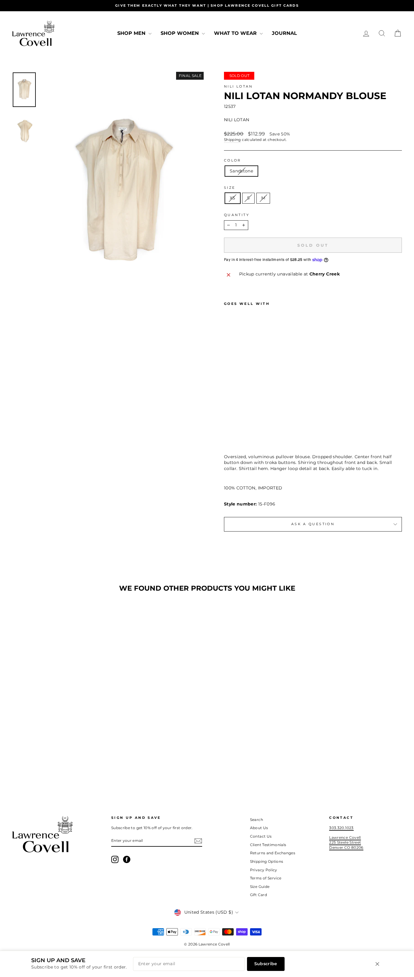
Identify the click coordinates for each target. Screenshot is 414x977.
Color (232, 160)
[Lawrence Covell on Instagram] (115, 859)
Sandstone (241, 171)
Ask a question (313, 524)
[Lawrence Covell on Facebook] (126, 859)
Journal (284, 33)
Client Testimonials (268, 844)
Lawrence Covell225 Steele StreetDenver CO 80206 (346, 842)
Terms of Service (266, 878)
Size (229, 187)
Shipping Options (266, 861)
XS (232, 198)
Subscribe (265, 963)
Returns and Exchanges (272, 853)
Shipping (232, 139)
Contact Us (261, 836)
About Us (259, 827)
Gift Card (258, 894)
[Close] (377, 964)
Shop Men (132, 33)
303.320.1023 (341, 827)
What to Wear (236, 33)
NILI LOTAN (238, 86)
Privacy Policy (263, 870)
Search (256, 819)
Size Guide (260, 886)
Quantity (236, 215)
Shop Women (180, 33)
